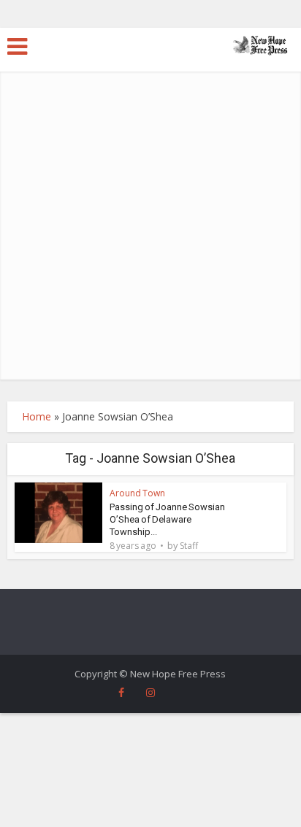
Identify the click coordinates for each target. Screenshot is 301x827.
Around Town (137, 493)
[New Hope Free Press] (260, 44)
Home (36, 416)
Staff (189, 546)
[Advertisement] (150, 222)
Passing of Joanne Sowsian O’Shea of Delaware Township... (167, 519)
